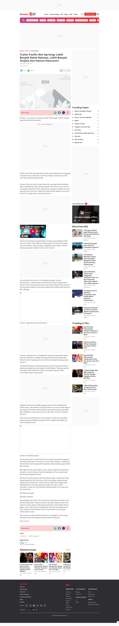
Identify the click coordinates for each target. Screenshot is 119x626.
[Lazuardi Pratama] (22, 543)
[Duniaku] (28, 14)
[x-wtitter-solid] (63, 112)
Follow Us (22, 605)
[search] (82, 14)
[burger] (98, 14)
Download (22, 609)
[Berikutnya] (71, 559)
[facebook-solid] (59, 112)
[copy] (67, 112)
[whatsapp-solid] (55, 112)
